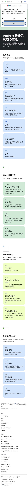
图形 (6, 216)
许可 (19, 477)
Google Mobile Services (6, 466)
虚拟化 (7, 390)
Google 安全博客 (5, 443)
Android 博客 (4, 441)
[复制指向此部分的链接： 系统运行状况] (15, 255)
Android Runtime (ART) (12, 281)
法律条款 (15, 477)
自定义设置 (9, 139)
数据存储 (8, 363)
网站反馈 (11, 479)
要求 (2, 418)
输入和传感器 (10, 110)
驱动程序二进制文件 (6, 428)
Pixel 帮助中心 (4, 459)
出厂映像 (3, 425)
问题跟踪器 (3, 471)
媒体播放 (8, 231)
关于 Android (4, 477)
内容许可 (16, 403)
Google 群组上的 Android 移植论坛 (9, 451)
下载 (2, 420)
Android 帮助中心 (5, 457)
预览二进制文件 (5, 423)
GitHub (3, 430)
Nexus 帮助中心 (5, 462)
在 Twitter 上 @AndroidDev (7, 439)
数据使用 (8, 350)
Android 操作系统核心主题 (13, 37)
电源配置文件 (10, 96)
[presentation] (14, 55)
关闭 (14, 18)
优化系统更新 (10, 296)
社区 (10, 477)
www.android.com (5, 464)
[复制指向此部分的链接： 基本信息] (12, 55)
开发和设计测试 (11, 311)
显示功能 (8, 202)
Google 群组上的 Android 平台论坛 (9, 446)
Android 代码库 (4, 416)
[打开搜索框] (19, 2)
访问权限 (8, 377)
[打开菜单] (2, 2)
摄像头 (7, 125)
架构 (6, 67)
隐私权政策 (4, 479)
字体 (6, 154)
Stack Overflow (5, 469)
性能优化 (8, 268)
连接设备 (8, 82)
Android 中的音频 (12, 187)
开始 (14, 23)
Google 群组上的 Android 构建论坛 (9, 448)
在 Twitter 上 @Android (6, 436)
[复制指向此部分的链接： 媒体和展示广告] (17, 175)
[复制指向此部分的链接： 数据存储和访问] (17, 336)
